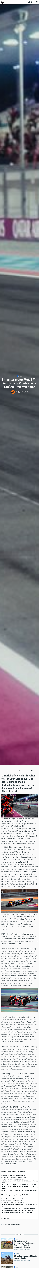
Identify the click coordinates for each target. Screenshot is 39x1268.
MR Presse (27, 1249)
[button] (7, 770)
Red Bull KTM (16, 1224)
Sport (20, 376)
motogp (8, 1224)
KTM (19, 392)
